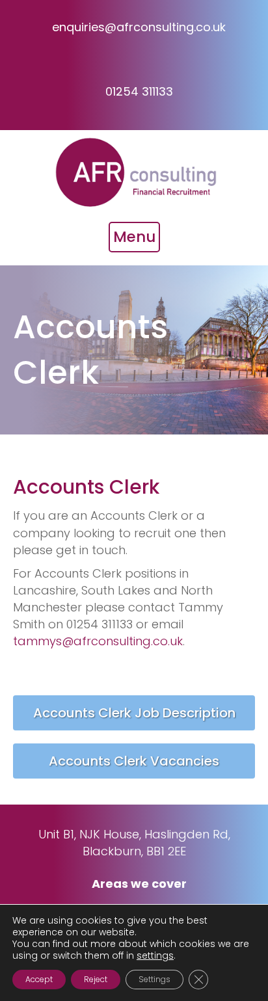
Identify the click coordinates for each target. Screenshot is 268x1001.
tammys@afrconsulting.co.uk (98, 641)
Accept (39, 979)
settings (155, 955)
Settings (154, 979)
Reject (95, 979)
